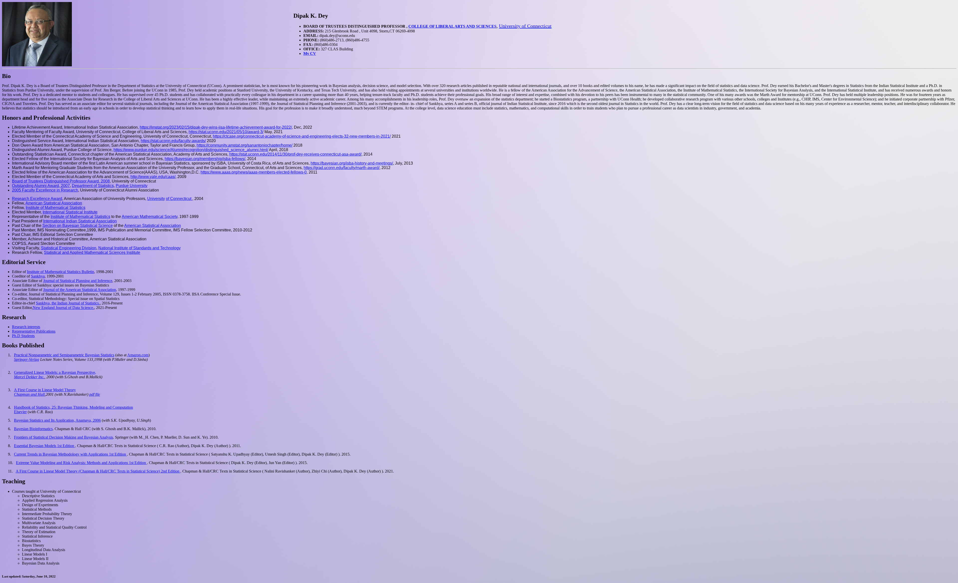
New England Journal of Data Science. (63, 307)
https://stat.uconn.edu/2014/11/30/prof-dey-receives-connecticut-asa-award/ (295, 154)
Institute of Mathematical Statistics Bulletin (60, 272)
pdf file (94, 394)
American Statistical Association (53, 203)
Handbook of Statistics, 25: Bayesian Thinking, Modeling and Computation (73, 407)
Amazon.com (137, 355)
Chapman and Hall (29, 394)
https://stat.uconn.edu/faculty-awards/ (173, 141)
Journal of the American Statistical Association (79, 290)
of (178, 198)
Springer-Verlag (26, 359)
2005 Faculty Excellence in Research (45, 190)
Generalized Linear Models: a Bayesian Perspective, (55, 372)
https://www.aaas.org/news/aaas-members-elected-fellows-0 (254, 172)
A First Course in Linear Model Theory (45, 390)
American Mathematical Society (149, 216)
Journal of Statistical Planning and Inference (77, 281)
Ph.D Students (23, 336)
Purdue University (131, 186)
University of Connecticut (525, 26)
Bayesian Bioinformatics (33, 429)
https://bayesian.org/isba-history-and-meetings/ (352, 163)
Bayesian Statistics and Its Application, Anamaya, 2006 (57, 420)
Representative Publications (33, 331)
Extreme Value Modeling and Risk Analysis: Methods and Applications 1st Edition (81, 463)
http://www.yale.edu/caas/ (152, 177)
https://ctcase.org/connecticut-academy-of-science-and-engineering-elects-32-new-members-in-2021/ (302, 136)
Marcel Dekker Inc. (29, 377)
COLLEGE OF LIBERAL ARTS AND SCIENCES (452, 26)
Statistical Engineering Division (68, 248)
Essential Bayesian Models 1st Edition (44, 446)
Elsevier (20, 412)
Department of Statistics (93, 186)
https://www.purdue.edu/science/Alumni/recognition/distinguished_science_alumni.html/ (191, 150)
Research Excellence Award (37, 198)
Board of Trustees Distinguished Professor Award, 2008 (61, 181)
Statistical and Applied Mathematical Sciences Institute (92, 252)
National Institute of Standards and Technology (139, 248)
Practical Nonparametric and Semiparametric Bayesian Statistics (64, 355)
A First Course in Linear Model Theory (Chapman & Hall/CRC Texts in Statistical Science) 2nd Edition (98, 471)
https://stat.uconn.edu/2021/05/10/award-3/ (226, 132)
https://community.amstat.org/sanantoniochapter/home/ (244, 145)
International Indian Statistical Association (80, 221)
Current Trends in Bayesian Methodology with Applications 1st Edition (70, 454)
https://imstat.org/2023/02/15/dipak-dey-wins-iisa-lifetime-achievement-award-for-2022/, (216, 127)
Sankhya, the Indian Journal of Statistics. (68, 303)
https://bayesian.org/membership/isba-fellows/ (205, 159)
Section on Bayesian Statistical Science (77, 225)
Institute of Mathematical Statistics (55, 207)
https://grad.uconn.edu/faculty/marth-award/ (341, 168)
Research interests (26, 327)
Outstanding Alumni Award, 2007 (41, 186)
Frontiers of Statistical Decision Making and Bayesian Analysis (63, 437)
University (156, 198)
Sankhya (38, 276)
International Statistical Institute (70, 212)
